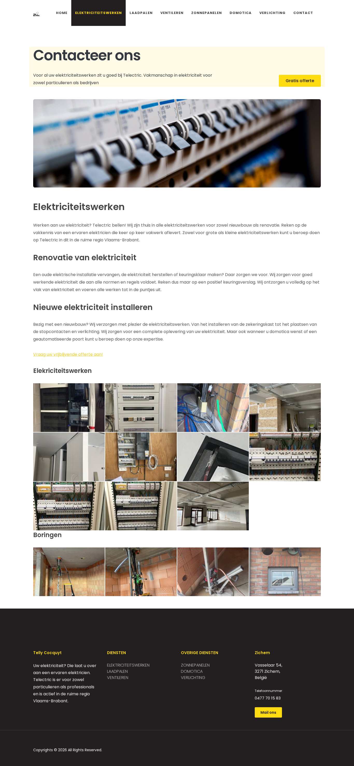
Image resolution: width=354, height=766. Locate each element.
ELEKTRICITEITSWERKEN (98, 12)
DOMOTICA (241, 12)
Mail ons (268, 712)
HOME (61, 12)
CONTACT (303, 12)
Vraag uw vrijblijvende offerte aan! (68, 354)
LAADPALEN (141, 12)
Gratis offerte (300, 81)
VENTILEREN (171, 12)
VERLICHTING (272, 12)
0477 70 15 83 (268, 698)
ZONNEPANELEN (206, 12)
